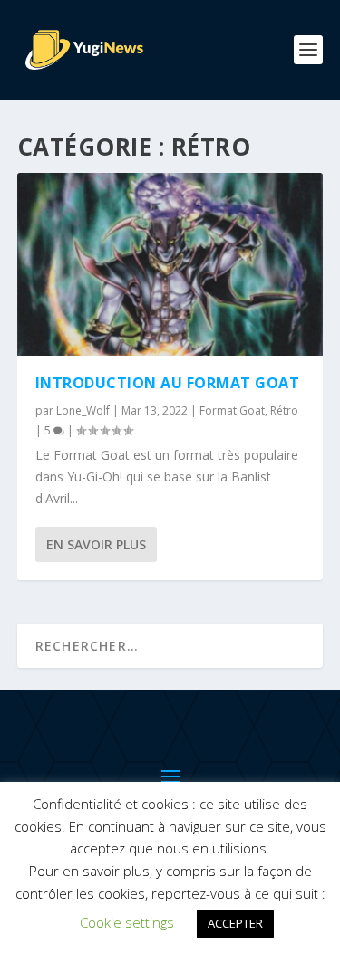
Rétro (284, 410)
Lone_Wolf (83, 410)
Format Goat (232, 410)
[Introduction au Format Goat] (170, 264)
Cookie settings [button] (127, 922)
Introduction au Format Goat (167, 383)
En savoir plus (96, 544)
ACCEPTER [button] (235, 923)
